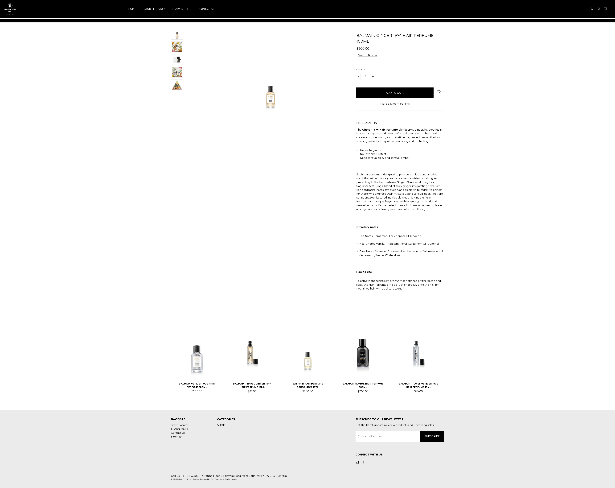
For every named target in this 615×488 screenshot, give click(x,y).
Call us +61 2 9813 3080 (185, 475)
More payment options (395, 103)
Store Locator (154, 9)
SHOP (131, 9)
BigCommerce (231, 479)
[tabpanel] (197, 362)
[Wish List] (213, 344)
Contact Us (207, 9)
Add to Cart (197, 370)
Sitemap (176, 436)
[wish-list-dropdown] (439, 91)
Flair (212, 479)
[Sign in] (599, 8)
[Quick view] (213, 337)
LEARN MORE (180, 9)
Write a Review (367, 55)
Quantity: (360, 69)
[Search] (592, 8)
